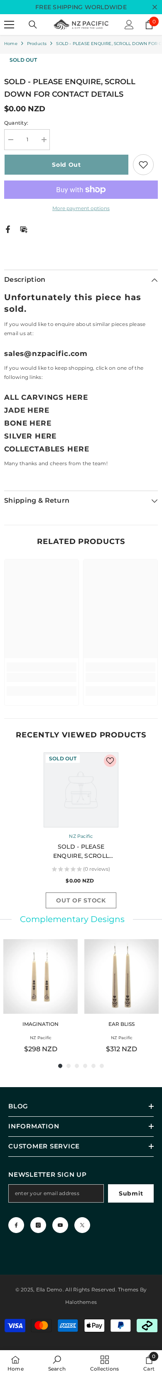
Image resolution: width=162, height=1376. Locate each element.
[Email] (23, 229)
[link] (41, 677)
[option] (81, 832)
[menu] (9, 25)
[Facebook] (8, 229)
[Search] (33, 25)
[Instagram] (38, 1225)
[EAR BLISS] (121, 976)
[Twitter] (82, 1225)
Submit (131, 1193)
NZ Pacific (81, 836)
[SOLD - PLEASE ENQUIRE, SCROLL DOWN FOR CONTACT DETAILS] (81, 789)
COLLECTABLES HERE (46, 449)
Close (155, 7)
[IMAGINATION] (40, 976)
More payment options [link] (81, 208)
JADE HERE (26, 410)
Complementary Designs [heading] (72, 919)
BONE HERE (28, 423)
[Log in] (129, 24)
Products (37, 43)
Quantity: (16, 123)
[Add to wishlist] (143, 164)
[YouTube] (60, 1225)
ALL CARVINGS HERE (46, 397)
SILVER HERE (30, 436)
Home (10, 43)
